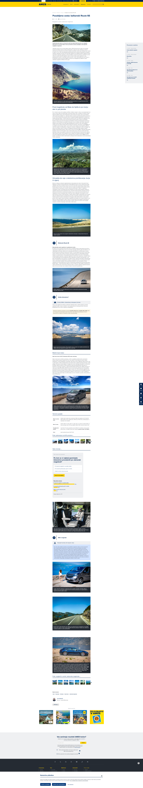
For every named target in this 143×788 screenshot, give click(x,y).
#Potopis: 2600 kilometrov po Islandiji (132, 63)
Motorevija (54, 12)
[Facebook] (55, 762)
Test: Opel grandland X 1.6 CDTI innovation (132, 70)
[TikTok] (82, 762)
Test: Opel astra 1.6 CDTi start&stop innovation (132, 77)
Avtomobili (75, 768)
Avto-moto (41, 770)
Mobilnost (58, 12)
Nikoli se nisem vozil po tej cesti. (61, 471)
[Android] (87, 762)
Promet (63, 769)
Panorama (75, 769)
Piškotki (86, 769)
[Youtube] (76, 762)
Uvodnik (41, 769)
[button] (103, 4)
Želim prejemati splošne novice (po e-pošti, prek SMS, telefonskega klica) (68, 750)
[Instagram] (71, 762)
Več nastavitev (70, 784)
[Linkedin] (65, 762)
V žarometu (41, 768)
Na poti (62, 12)
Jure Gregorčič (60, 698)
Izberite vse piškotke (45, 784)
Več (127, 51)
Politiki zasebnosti (77, 747)
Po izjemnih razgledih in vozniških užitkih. (63, 466)
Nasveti (63, 770)
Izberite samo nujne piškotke (59, 784)
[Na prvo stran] (42, 4)
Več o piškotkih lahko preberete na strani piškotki (79, 780)
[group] (55, 441)
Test (51, 768)
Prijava (83, 742)
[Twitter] (60, 762)
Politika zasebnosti (88, 770)
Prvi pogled (76, 770)
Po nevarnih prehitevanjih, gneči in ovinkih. (63, 468)
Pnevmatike (53, 769)
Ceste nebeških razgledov (132, 50)
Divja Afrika (129, 56)
